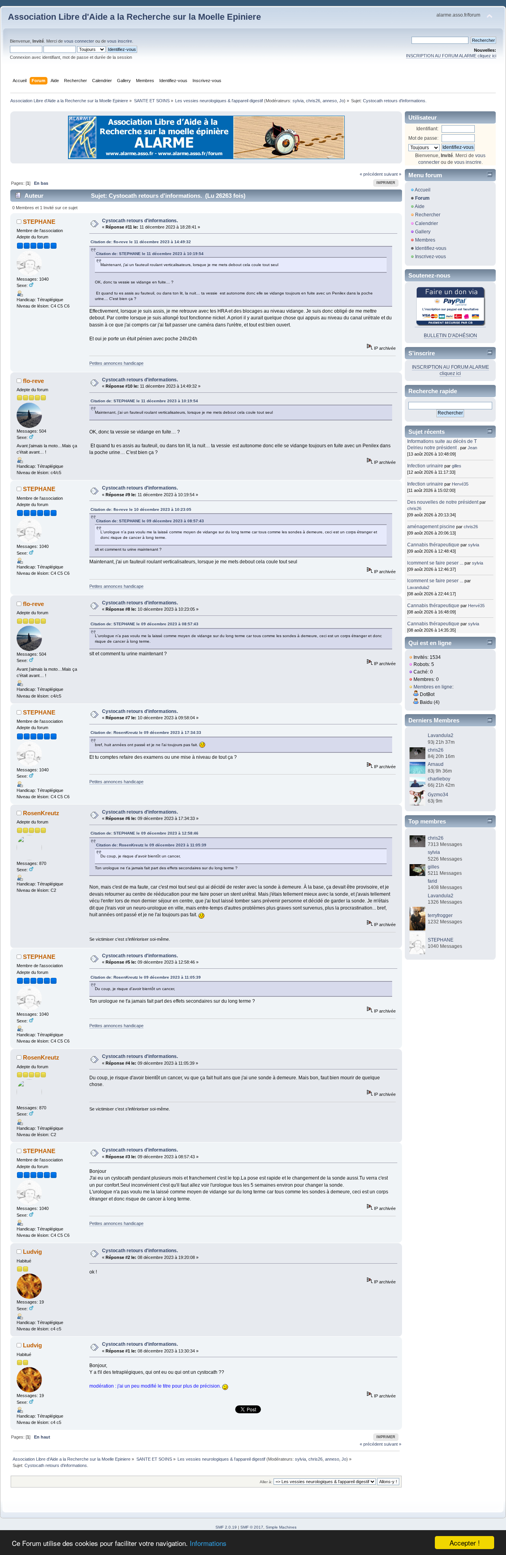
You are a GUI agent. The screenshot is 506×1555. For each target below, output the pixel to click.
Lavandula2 (418, 587)
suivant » (392, 174)
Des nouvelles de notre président (442, 502)
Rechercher (427, 215)
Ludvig (32, 1251)
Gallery (422, 231)
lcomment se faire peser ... (435, 563)
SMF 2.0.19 (226, 1527)
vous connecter (79, 41)
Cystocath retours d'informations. (140, 220)
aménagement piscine (431, 526)
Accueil (422, 190)
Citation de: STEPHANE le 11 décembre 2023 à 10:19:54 (150, 253)
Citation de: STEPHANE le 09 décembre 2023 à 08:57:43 (150, 521)
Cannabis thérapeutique (433, 545)
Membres (425, 240)
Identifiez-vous (430, 248)
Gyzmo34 (438, 794)
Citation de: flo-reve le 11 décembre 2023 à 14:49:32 (141, 242)
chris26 (313, 100)
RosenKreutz (41, 813)
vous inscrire (119, 41)
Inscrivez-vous (430, 256)
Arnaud (436, 764)
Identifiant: (427, 128)
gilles (456, 465)
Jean (472, 447)
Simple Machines (281, 1527)
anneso (330, 100)
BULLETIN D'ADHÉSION (450, 335)
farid (432, 881)
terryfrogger (440, 915)
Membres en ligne (432, 687)
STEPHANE (39, 221)
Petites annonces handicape (116, 363)
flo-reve (33, 380)
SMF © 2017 (251, 1527)
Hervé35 (460, 484)
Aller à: (266, 1482)
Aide (420, 206)
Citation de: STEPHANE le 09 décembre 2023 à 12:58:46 (144, 833)
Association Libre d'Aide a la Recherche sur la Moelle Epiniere (134, 17)
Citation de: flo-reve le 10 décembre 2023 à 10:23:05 (141, 509)
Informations (208, 1543)
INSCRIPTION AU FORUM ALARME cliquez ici (451, 55)
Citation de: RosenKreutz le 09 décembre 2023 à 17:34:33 (146, 732)
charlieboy (439, 779)
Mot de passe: (423, 138)
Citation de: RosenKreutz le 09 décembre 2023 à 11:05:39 (151, 845)
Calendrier (426, 223)
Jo (341, 100)
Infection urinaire (425, 466)
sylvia (298, 100)
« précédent (371, 174)
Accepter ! (464, 1542)
